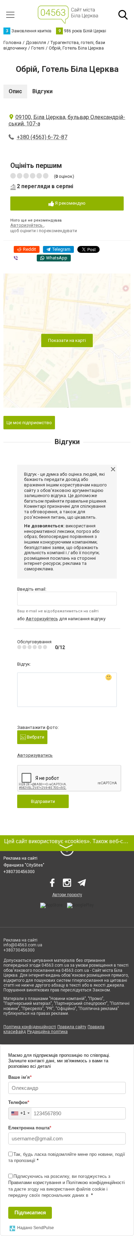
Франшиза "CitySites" (23, 865)
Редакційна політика (47, 1031)
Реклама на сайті (20, 858)
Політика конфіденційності (29, 1026)
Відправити (43, 801)
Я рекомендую (70, 203)
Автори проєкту (67, 894)
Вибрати (35, 737)
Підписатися (30, 1212)
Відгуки (42, 91)
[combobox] (20, 1113)
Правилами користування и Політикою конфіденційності (66, 1182)
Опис (15, 91)
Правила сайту (71, 1026)
